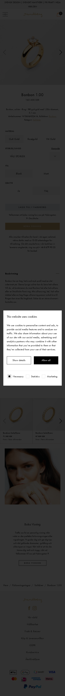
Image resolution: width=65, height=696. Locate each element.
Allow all (46, 360)
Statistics (35, 376)
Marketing (52, 376)
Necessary (18, 376)
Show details (18, 360)
